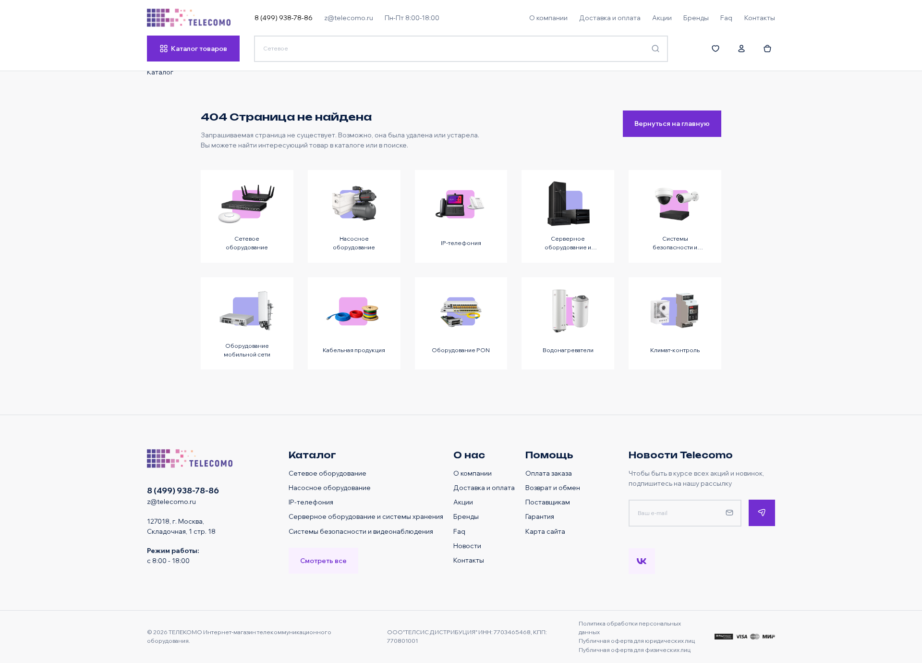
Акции (463, 502)
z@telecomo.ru (348, 17)
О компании (472, 473)
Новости (467, 545)
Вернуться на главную (672, 123)
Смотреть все (323, 560)
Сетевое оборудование (327, 473)
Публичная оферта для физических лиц (635, 649)
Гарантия (539, 516)
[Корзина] (767, 48)
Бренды (466, 516)
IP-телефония (311, 502)
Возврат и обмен (552, 487)
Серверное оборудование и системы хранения (366, 516)
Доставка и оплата (484, 487)
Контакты (468, 560)
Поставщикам (547, 502)
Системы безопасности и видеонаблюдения (361, 531)
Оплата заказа (548, 473)
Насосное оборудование (330, 487)
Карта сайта (545, 531)
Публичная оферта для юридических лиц (637, 640)
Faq (459, 531)
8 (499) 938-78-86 (284, 17)
